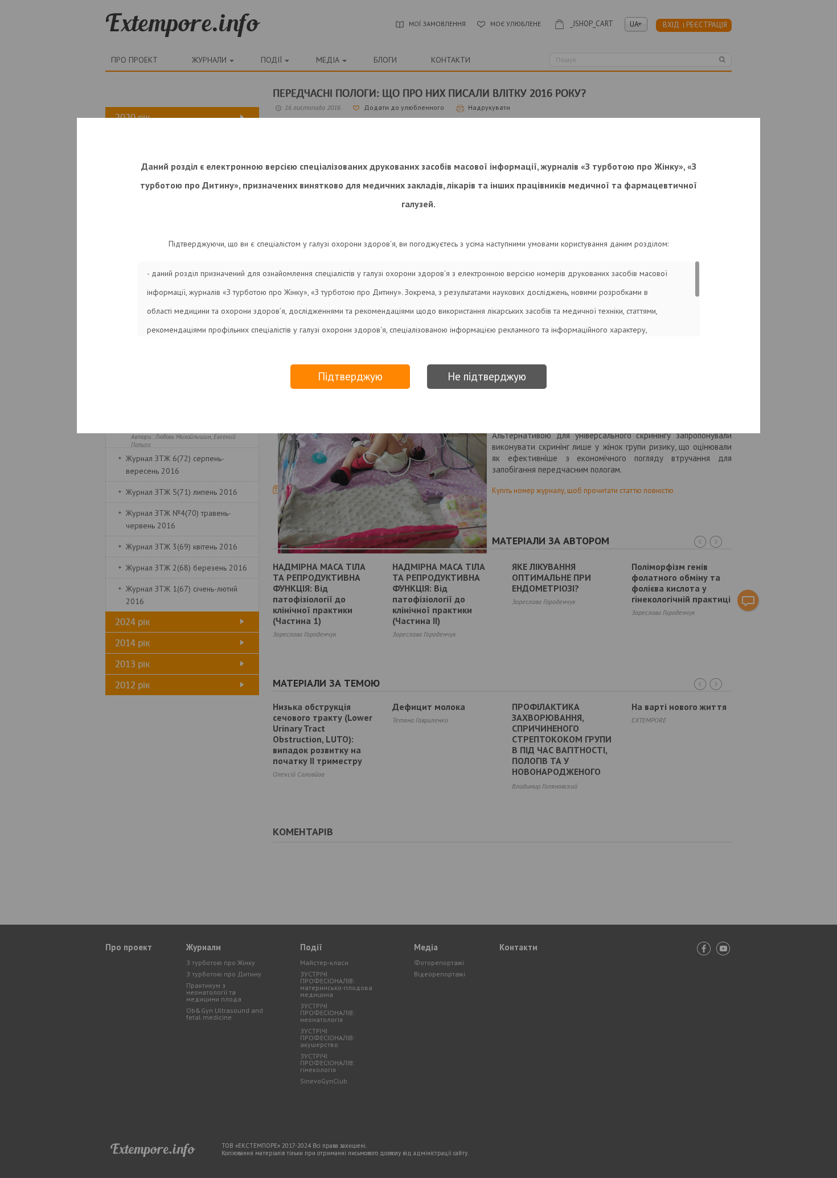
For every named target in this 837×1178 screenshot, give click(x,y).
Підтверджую (350, 376)
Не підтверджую (487, 376)
